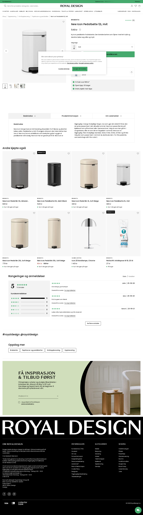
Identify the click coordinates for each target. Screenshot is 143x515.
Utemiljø (97, 466)
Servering (98, 453)
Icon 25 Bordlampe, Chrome (83, 261)
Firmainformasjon (77, 456)
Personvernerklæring (78, 461)
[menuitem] (6, 11)
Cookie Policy (76, 469)
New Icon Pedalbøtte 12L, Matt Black (52, 201)
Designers (75, 471)
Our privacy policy (72, 63)
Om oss (74, 453)
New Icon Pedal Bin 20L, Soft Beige (16, 261)
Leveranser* (75, 464)
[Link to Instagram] (9, 494)
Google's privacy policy (86, 63)
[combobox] (137, 1)
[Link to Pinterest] (14, 494)
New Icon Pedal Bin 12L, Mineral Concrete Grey (15, 201)
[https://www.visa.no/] (6, 503)
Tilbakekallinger (76, 476)
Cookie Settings (64, 69)
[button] (137, 1)
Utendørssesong (124, 456)
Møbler (97, 448)
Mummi (121, 459)
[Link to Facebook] (4, 494)
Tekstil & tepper (99, 459)
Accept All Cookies (79, 69)
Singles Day (122, 464)
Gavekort (74, 451)
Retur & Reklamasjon (78, 466)
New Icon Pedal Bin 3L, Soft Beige (85, 201)
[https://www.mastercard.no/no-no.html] (13, 503)
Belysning (98, 451)
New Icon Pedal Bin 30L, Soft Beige (51, 261)
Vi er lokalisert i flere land (10, 456)
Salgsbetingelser (77, 459)
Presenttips (122, 453)
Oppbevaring (99, 464)
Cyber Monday (123, 469)
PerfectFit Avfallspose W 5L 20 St (119, 261)
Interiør (97, 456)
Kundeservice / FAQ (77, 448)
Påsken (121, 451)
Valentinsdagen (124, 448)
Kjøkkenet (98, 461)
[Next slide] (62, 51)
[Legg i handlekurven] (131, 72)
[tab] (29, 116)
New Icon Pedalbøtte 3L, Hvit (118, 201)
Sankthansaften (124, 461)
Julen (120, 471)
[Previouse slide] (6, 51)
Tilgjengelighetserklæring (79, 474)
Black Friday (122, 466)
